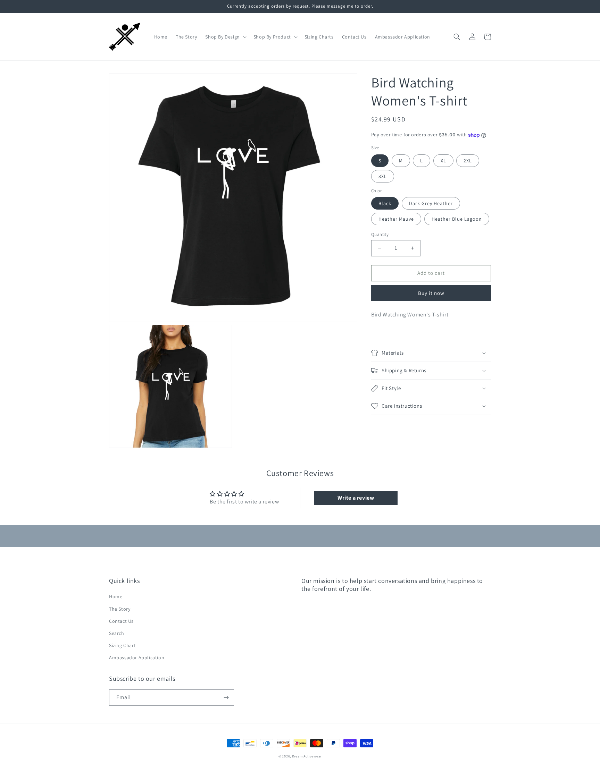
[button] (225, 36)
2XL (468, 161)
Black (384, 203)
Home (115, 596)
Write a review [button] (356, 497)
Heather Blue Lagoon (457, 219)
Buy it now (431, 293)
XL (443, 161)
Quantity (380, 234)
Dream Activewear (307, 756)
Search (116, 633)
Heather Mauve (396, 219)
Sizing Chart (122, 645)
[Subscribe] (226, 697)
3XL (382, 176)
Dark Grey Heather (431, 203)
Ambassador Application (136, 657)
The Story (119, 609)
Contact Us (121, 621)
